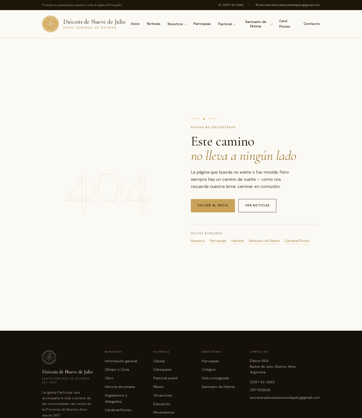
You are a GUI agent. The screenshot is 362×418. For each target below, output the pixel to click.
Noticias (153, 23)
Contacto (312, 23)
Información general (121, 361)
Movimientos (163, 412)
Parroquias (202, 23)
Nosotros (175, 24)
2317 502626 (260, 390)
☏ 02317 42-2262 (231, 5)
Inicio (135, 23)
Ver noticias (257, 205)
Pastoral (225, 24)
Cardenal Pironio (297, 241)
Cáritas (159, 361)
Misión (158, 386)
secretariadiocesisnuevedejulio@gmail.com (285, 397)
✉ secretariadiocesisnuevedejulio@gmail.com (288, 5)
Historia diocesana (120, 386)
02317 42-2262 (262, 382)
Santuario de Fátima (255, 23)
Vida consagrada (215, 378)
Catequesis (162, 369)
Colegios (209, 369)
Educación (161, 404)
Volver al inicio (213, 205)
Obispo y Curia (117, 369)
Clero (109, 378)
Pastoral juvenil (165, 378)
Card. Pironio (284, 24)
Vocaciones (162, 395)
